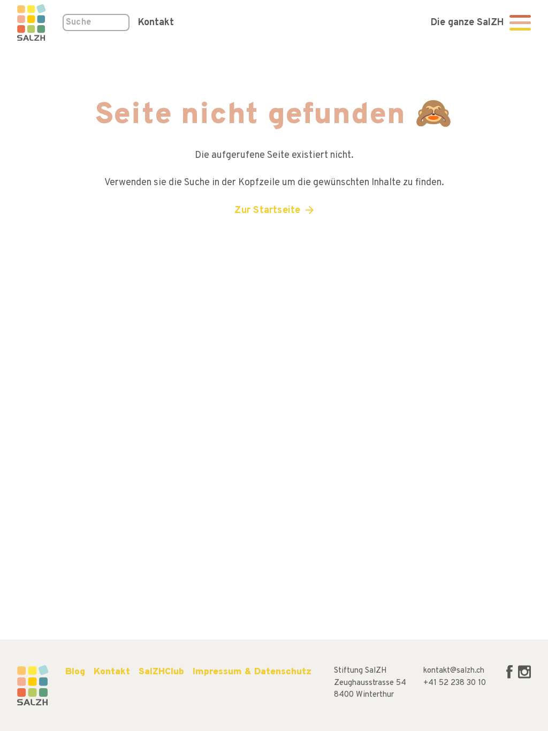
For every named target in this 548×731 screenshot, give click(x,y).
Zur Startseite (267, 210)
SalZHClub (161, 672)
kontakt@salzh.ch (453, 671)
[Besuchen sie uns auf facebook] (510, 677)
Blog (75, 672)
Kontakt (156, 23)
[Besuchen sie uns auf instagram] (524, 677)
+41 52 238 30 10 (454, 683)
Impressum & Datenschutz (252, 672)
